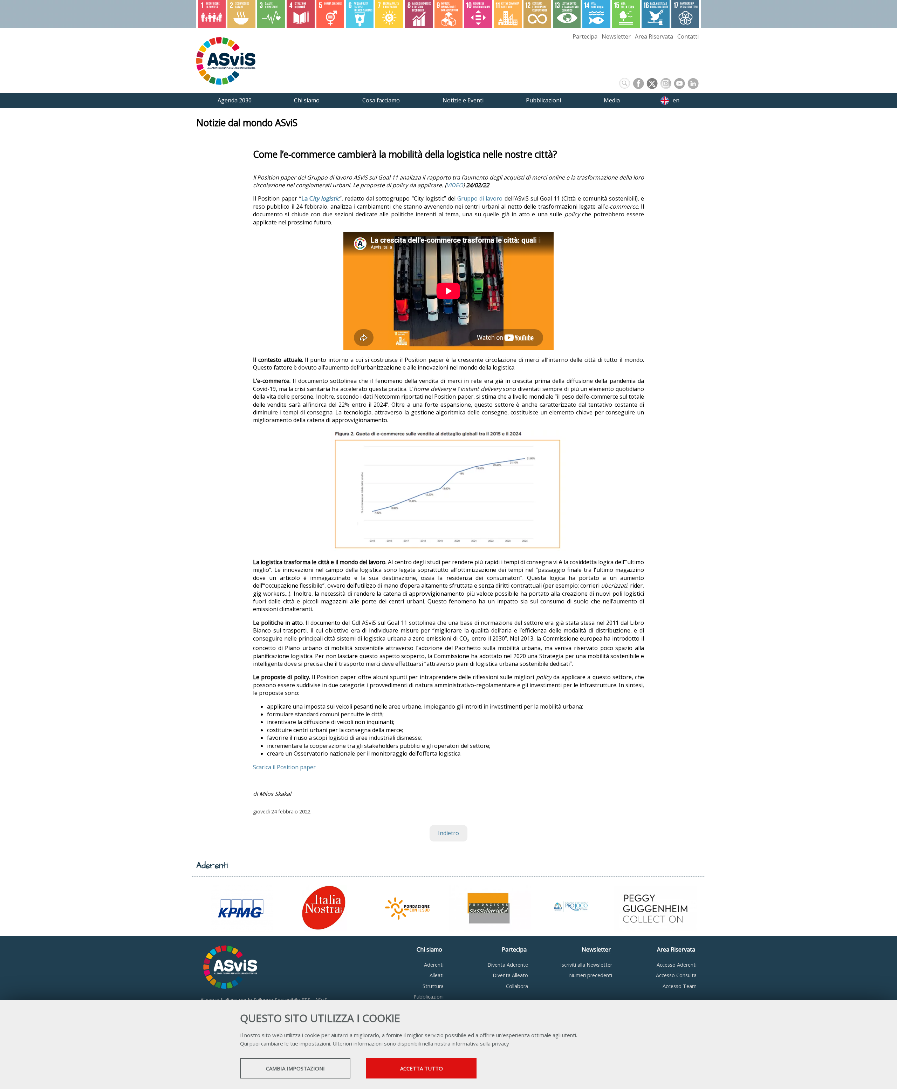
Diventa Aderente (507, 964)
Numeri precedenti (590, 975)
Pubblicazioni (428, 996)
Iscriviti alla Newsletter (586, 964)
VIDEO (454, 185)
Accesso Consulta (676, 975)
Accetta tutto (421, 1068)
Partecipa (585, 36)
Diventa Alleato (510, 975)
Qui (244, 1043)
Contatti (688, 36)
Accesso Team (680, 986)
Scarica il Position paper (284, 767)
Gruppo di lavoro (479, 198)
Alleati (437, 975)
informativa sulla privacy (480, 1043)
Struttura (433, 986)
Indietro (448, 833)
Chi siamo (429, 949)
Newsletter (616, 36)
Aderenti (434, 964)
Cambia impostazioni (295, 1068)
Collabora (517, 986)
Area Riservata (654, 36)
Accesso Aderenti (677, 964)
